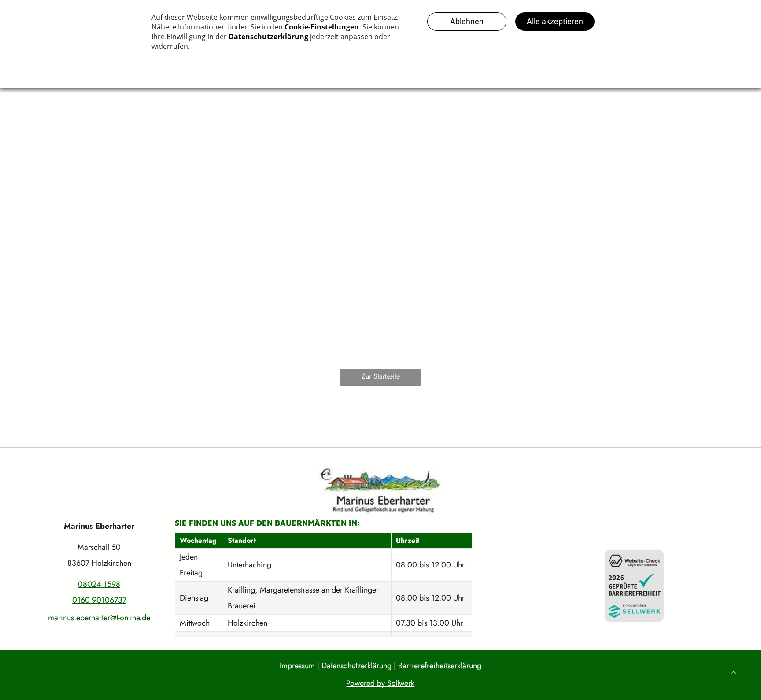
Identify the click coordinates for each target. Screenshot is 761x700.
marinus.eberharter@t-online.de (99, 617)
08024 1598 (99, 584)
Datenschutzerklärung (356, 665)
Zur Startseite (381, 376)
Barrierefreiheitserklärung (439, 665)
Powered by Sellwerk (380, 683)
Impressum (297, 665)
